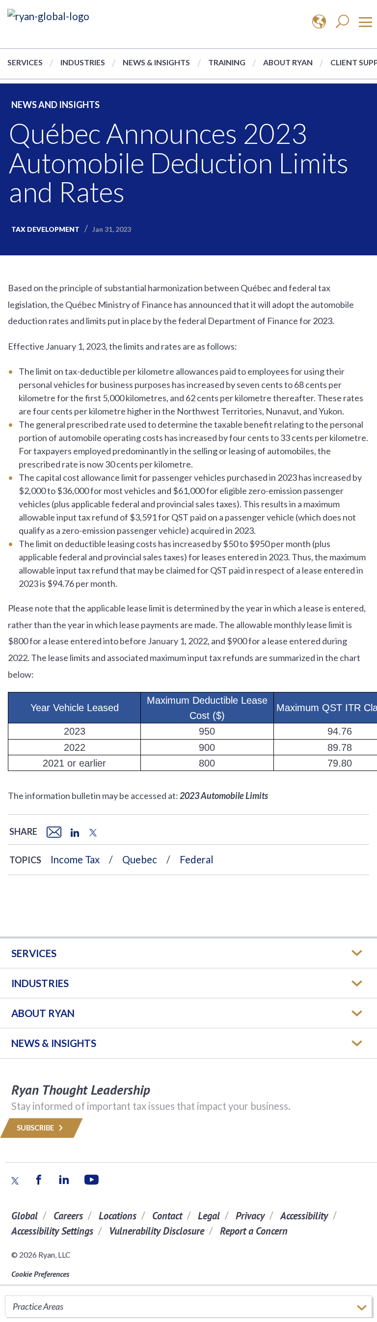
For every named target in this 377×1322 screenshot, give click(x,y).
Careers (68, 1215)
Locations (117, 1215)
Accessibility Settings (52, 1231)
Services (25, 62)
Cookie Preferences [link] (40, 1274)
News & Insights (156, 62)
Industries (82, 62)
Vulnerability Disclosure (156, 1231)
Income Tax (75, 859)
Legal (209, 1215)
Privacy (250, 1215)
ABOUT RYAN (43, 1013)
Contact (167, 1215)
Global (24, 1215)
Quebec (139, 859)
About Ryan (288, 62)
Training (226, 62)
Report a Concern (254, 1231)
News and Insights (55, 104)
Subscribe (36, 1128)
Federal (197, 859)
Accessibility (304, 1215)
